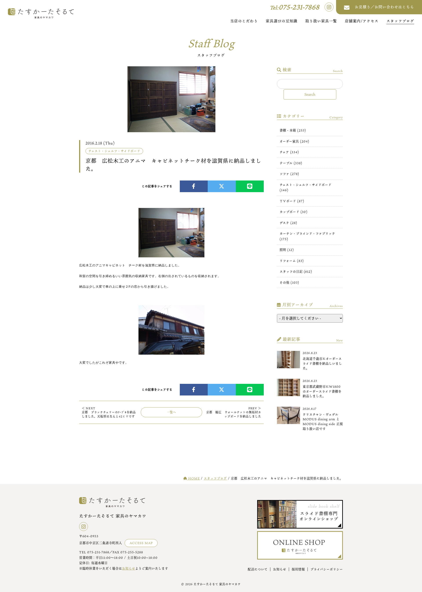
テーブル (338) (291, 163)
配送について (257, 569)
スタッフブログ (400, 21)
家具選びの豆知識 (281, 21)
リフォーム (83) (292, 260)
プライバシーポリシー (326, 569)
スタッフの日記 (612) (296, 271)
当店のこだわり (244, 21)
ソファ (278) (289, 173)
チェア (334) (289, 152)
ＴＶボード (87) (292, 201)
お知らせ (128, 568)
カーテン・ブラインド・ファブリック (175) (307, 236)
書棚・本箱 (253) (293, 130)
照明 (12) (287, 249)
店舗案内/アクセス (361, 21)
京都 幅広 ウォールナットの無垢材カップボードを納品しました (233, 412)
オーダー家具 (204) (294, 141)
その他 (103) (289, 282)
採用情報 (298, 569)
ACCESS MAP (141, 543)
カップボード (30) (293, 211)
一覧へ (171, 412)
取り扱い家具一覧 (321, 21)
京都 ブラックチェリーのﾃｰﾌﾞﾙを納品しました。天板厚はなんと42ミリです (109, 412)
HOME (193, 478)
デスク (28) (288, 222)
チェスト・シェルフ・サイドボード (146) (305, 187)
